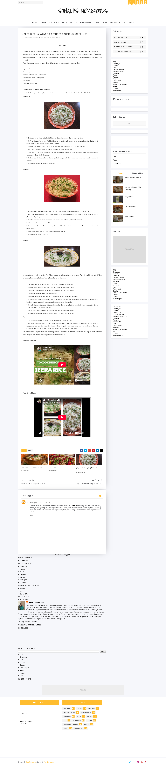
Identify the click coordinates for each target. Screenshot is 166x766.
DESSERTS (128, 23)
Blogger (67, 555)
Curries (22, 662)
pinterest (23, 574)
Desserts (116, 67)
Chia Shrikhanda (130, 206)
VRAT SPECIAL (115, 23)
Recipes (116, 77)
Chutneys (53, 23)
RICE (97, 23)
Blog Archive (137, 173)
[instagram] (137, 2)
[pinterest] (145, 2)
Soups (22, 665)
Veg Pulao (52, 467)
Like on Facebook (121, 42)
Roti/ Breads (85, 23)
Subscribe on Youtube (123, 47)
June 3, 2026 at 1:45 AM (42, 503)
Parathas (116, 73)
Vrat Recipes (24, 668)
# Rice (30, 450)
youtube (23, 582)
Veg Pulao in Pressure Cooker (32, 467)
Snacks (43, 23)
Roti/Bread (117, 81)
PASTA (104, 23)
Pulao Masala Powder (133, 177)
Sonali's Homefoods (83, 11)
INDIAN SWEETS (119, 71)
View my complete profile (27, 622)
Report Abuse (23, 596)
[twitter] (130, 2)
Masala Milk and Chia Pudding (29, 625)
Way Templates (49, 762)
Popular (121, 173)
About (22, 591)
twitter (22, 569)
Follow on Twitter (122, 37)
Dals (21, 676)
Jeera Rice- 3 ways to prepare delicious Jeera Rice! (86, 468)
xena (32, 503)
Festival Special (118, 69)
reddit (22, 572)
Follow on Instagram (123, 51)
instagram (23, 580)
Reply (31, 515)
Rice (58, 37)
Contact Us (24, 594)
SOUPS (65, 23)
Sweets (22, 673)
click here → (25, 723)
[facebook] (134, 2)
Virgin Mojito (129, 197)
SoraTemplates (31, 762)
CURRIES (73, 23)
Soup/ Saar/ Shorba (120, 84)
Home (34, 23)
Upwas (115, 88)
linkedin (23, 577)
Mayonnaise (129, 216)
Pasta (22, 670)
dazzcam (74, 506)
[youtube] (141, 2)
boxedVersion (25, 560)
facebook (23, 566)
